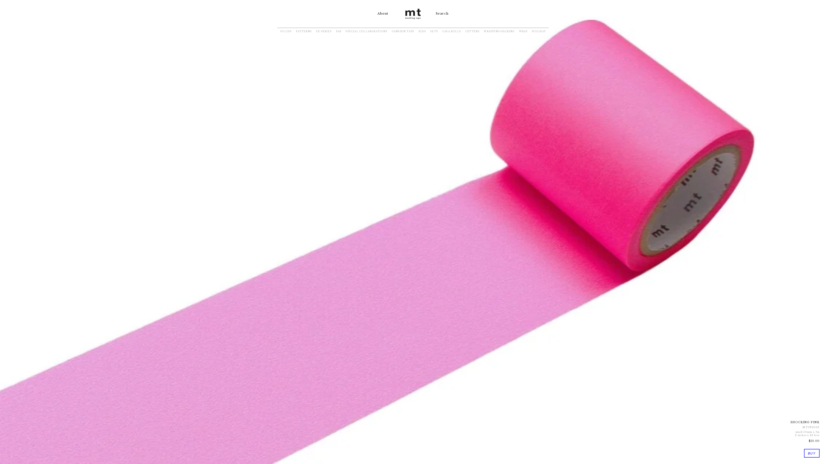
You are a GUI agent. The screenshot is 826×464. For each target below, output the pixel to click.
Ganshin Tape (403, 31)
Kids (422, 31)
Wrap (523, 31)
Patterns (304, 31)
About (383, 13)
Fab (338, 31)
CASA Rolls (451, 31)
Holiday (539, 31)
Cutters (472, 31)
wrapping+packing (499, 31)
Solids (286, 31)
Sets (434, 31)
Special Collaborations (366, 31)
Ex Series (324, 31)
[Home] (413, 20)
